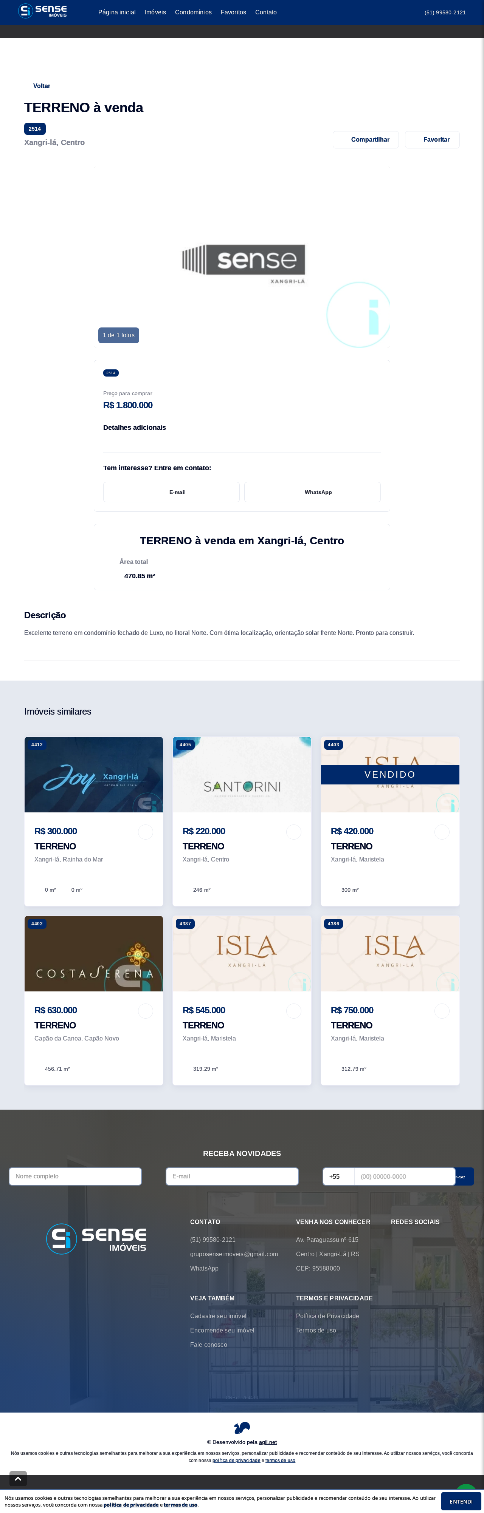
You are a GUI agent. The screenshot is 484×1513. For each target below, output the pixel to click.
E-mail (177, 492)
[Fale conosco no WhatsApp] (395, 1240)
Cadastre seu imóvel (218, 1316)
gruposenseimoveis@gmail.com (234, 1254)
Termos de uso (316, 1330)
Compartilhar (370, 139)
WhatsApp (318, 492)
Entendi (461, 1501)
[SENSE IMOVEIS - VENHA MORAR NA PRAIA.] (96, 1239)
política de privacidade (236, 1460)
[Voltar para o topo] (18, 1478)
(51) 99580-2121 (445, 12)
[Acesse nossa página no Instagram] (416, 1240)
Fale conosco (208, 1345)
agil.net (268, 1442)
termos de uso (280, 1460)
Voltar (41, 86)
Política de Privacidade (327, 1316)
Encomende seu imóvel (222, 1330)
